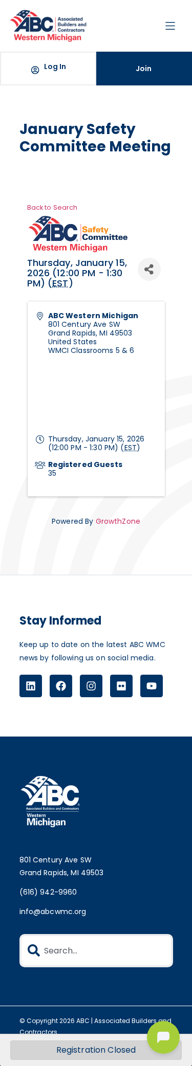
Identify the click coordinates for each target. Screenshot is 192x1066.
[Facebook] (61, 686)
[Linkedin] (30, 686)
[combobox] (96, 950)
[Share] (149, 269)
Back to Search (52, 207)
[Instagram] (91, 686)
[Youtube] (151, 686)
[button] (170, 26)
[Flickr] (121, 686)
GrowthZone (118, 521)
